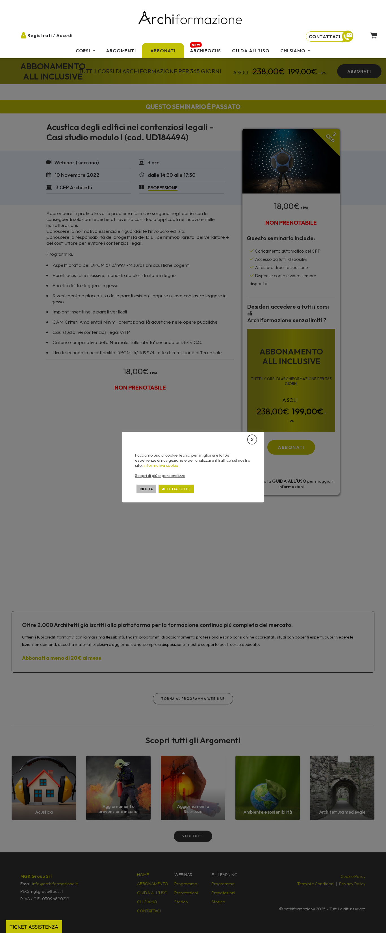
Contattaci (324, 36)
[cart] (370, 35)
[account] (26, 35)
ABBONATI (162, 50)
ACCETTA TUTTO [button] (176, 489)
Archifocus (205, 50)
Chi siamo (292, 50)
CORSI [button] (83, 50)
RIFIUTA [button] (146, 489)
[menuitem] (85, 50)
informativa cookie (161, 465)
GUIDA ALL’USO (250, 50)
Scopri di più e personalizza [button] (160, 475)
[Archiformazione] (190, 18)
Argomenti (121, 50)
